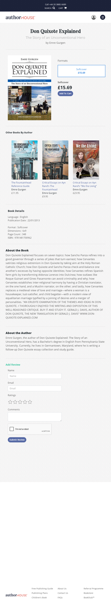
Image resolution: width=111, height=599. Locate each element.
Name (11, 370)
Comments (14, 409)
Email (11, 382)
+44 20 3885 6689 (57, 4)
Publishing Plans (40, 593)
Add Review (13, 364)
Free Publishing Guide (42, 588)
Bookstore (88, 593)
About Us (62, 588)
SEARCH (48, 8)
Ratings (12, 395)
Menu (103, 17)
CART (61, 8)
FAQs (60, 597)
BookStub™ (89, 597)
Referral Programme (93, 588)
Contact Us (63, 593)
